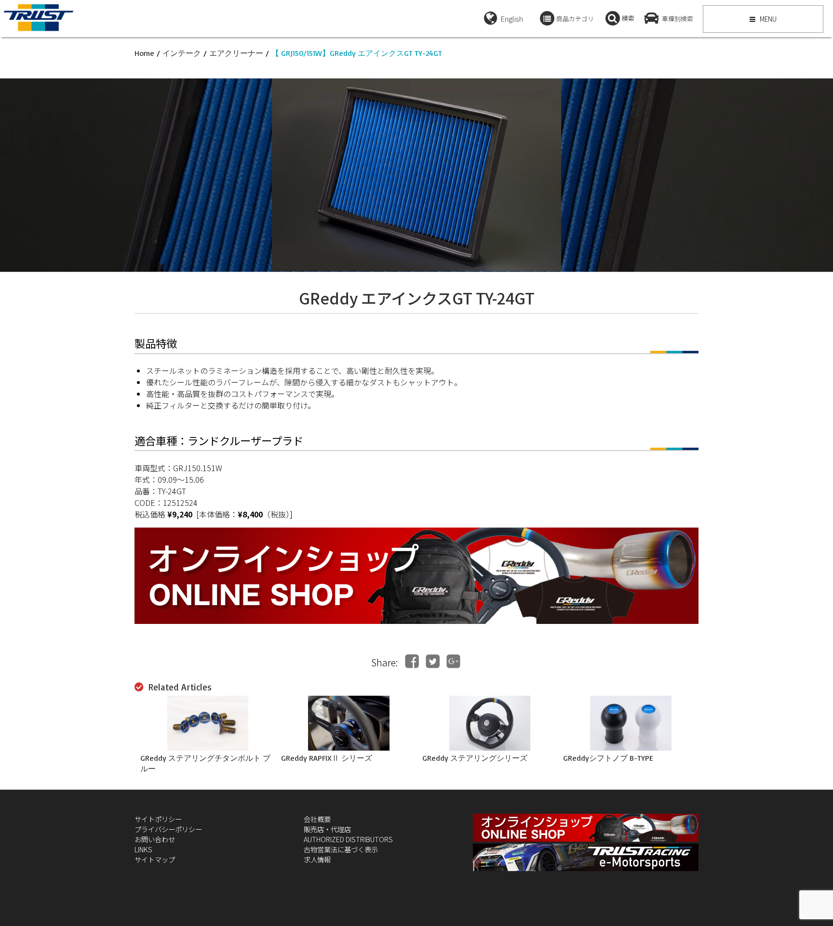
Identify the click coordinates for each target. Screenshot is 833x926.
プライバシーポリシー (168, 829)
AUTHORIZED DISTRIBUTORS (348, 839)
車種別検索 (677, 18)
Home (144, 53)
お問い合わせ (154, 839)
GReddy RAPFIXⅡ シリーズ (326, 758)
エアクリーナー (236, 53)
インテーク (181, 53)
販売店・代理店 (327, 829)
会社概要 (317, 819)
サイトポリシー (158, 819)
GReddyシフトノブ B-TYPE (608, 758)
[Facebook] (411, 661)
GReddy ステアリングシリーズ (474, 758)
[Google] (453, 661)
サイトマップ (154, 859)
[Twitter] (432, 661)
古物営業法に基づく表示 (341, 849)
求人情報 (317, 859)
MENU (767, 19)
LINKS (143, 849)
